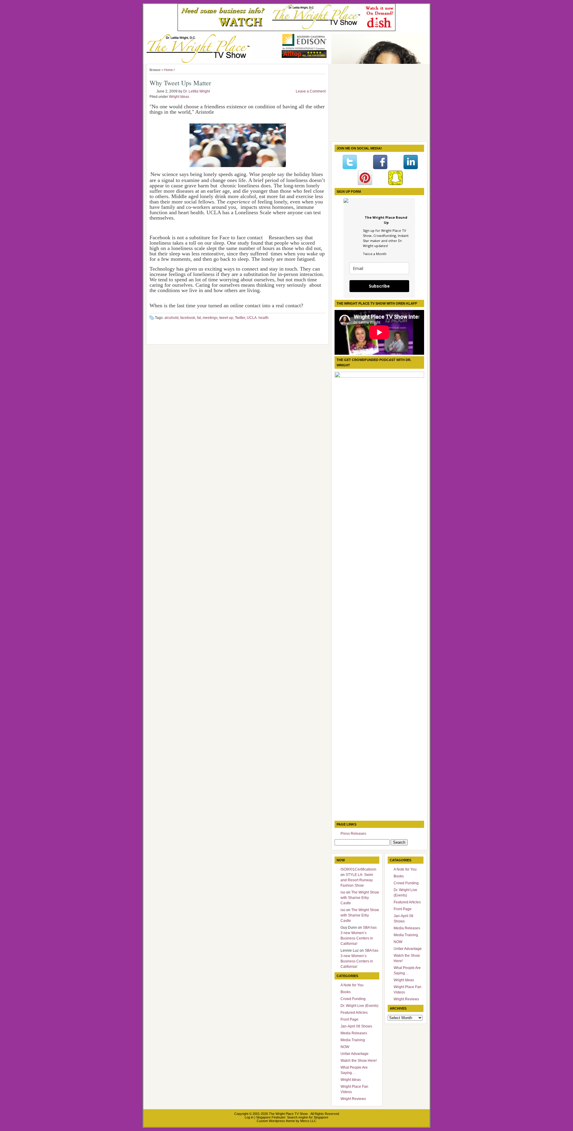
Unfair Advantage (355, 1054)
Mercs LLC (308, 1121)
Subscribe (379, 286)
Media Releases (354, 1033)
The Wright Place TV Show (288, 1113)
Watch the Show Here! (359, 1061)
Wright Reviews (353, 1099)
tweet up (226, 318)
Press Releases (353, 833)
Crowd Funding (353, 999)
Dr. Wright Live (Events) (359, 1006)
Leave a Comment (311, 91)
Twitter (240, 318)
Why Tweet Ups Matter (180, 82)
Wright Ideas (179, 97)
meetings (210, 318)
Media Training (353, 1040)
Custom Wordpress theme (276, 1121)
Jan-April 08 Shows (356, 1026)
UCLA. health (258, 318)
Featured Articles (354, 1012)
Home (168, 70)
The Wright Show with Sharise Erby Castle (360, 897)
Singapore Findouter (270, 1117)
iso (343, 892)
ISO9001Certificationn (358, 869)
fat (199, 318)
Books (346, 992)
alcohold (171, 318)
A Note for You (352, 985)
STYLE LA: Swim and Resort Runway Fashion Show (357, 880)
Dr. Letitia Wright (196, 91)
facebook (187, 318)
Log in (249, 1117)
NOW (345, 1047)
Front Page (349, 1019)
